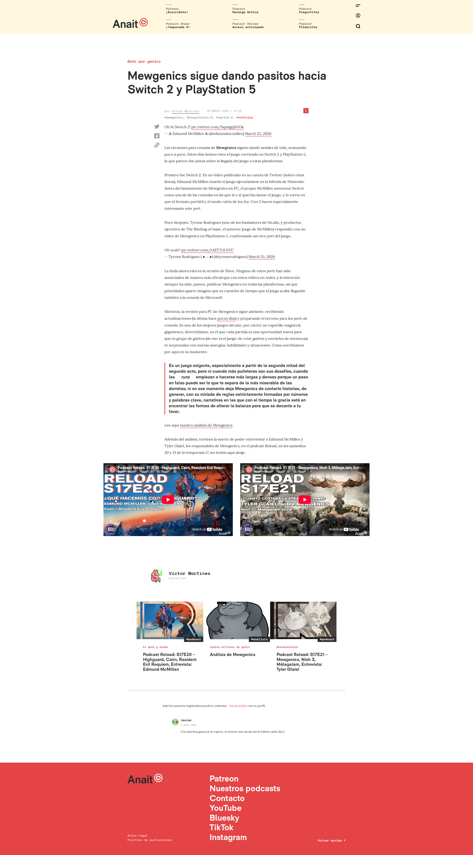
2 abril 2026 (188, 725)
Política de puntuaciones (149, 840)
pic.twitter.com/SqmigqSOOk (217, 127)
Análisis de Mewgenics (232, 654)
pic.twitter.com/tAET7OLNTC (207, 250)
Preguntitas (309, 12)
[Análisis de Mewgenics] (236, 620)
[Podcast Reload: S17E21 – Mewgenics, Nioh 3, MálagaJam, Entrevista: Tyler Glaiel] (303, 620)
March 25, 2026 (258, 133)
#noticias (244, 117)
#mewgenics (173, 117)
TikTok (222, 827)
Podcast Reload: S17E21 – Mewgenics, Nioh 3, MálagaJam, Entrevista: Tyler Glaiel (302, 662)
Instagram (228, 837)
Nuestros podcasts (245, 788)
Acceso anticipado (248, 27)
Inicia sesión (239, 706)
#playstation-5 (199, 117)
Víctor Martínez (186, 111)
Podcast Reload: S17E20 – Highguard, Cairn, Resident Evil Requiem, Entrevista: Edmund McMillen (170, 662)
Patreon (224, 778)
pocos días (226, 318)
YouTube (225, 808)
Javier (186, 720)
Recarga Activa (245, 12)
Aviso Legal (137, 835)
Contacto (227, 798)
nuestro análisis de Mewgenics (206, 425)
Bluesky (224, 817)
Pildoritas (308, 27)
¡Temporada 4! (178, 27)
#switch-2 (224, 117)
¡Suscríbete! (177, 12)
